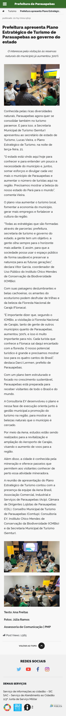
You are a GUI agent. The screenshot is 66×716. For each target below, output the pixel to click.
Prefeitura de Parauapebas (35, 4)
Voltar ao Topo (28, 646)
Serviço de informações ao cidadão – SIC (28, 691)
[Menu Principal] (5, 4)
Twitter (19, 669)
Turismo (12, 11)
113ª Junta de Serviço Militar (20, 699)
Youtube (28, 669)
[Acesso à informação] (28, 707)
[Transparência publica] (56, 707)
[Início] (3, 11)
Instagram (47, 669)
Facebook (38, 669)
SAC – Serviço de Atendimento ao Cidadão (29, 695)
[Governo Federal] (43, 707)
